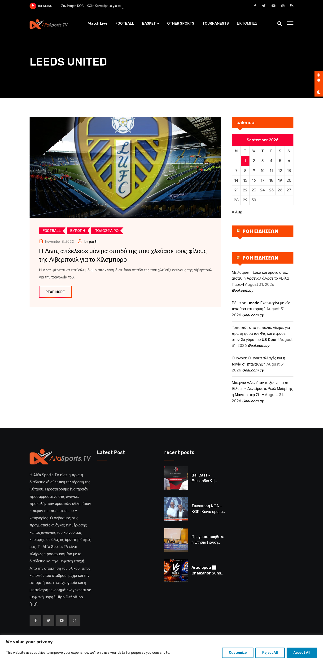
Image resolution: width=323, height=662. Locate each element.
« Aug (237, 212)
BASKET (149, 23)
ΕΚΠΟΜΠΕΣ (247, 23)
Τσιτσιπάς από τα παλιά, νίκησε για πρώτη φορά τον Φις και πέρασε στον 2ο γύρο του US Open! (261, 333)
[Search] (279, 23)
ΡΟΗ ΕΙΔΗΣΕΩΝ (261, 231)
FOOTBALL (124, 23)
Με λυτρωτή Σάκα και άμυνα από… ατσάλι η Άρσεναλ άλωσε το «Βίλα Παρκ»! (260, 278)
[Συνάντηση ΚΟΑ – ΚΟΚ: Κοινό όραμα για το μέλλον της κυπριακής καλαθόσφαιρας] (176, 509)
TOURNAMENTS (215, 23)
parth (94, 242)
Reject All (270, 653)
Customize (238, 653)
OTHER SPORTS (180, 23)
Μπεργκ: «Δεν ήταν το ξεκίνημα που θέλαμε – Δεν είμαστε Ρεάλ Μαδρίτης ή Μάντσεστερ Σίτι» (262, 388)
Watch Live (97, 23)
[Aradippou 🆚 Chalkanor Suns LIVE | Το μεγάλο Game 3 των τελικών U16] (176, 570)
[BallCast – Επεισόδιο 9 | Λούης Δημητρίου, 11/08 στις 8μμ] (176, 478)
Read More (55, 292)
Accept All (301, 653)
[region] (161, 648)
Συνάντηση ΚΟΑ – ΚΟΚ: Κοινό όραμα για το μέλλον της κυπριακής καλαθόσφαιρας (117, 6)
